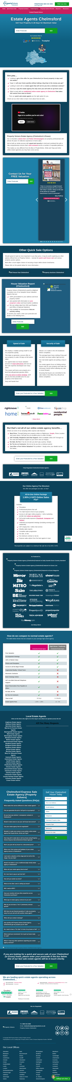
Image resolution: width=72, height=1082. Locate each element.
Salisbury (5, 1074)
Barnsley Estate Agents (13, 726)
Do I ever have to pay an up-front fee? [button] (14, 874)
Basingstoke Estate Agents (13, 732)
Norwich (21, 1070)
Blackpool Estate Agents (13, 737)
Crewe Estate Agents (13, 780)
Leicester (22, 1066)
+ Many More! (36, 419)
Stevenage (6, 1076)
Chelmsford (16, 982)
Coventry (55, 1060)
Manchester (22, 1068)
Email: (32, 1026)
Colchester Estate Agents (13, 774)
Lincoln (38, 1066)
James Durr (22, 139)
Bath (20, 1051)
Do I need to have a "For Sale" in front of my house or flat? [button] (20, 929)
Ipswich (38, 1064)
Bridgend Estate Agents (13, 745)
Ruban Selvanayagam (36, 139)
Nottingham (39, 1070)
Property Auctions (24, 8)
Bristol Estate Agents (13, 749)
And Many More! (36, 625)
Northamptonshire (8, 1070)
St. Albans (39, 1076)
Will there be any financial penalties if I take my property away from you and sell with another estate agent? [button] (20, 912)
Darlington (39, 1062)
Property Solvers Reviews (47, 8)
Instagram (47, 518)
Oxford (54, 1070)
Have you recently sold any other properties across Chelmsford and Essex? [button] (18, 894)
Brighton (5, 1055)
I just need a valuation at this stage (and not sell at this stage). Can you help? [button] (19, 857)
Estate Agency (35, 8)
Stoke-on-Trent (23, 1076)
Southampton (56, 1074)
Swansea (22, 1079)
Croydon (21, 1062)
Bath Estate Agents (13, 734)
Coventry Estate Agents (13, 778)
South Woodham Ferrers (60, 982)
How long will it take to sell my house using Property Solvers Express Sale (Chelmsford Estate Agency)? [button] (20, 839)
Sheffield (21, 1074)
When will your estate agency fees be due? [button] (16, 869)
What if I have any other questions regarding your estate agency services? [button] (20, 941)
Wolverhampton (40, 1079)
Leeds (4, 1066)
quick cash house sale (46, 258)
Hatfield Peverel (51, 982)
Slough (38, 1074)
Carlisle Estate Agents (13, 763)
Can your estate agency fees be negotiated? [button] (16, 826)
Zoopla (52, 433)
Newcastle (55, 1068)
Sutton (5, 1079)
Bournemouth (23, 1053)
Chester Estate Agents (13, 767)
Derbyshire (56, 1062)
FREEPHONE (43, 4)
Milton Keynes (40, 1068)
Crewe (5, 1062)
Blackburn (55, 1051)
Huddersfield (6, 1064)
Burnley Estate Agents (13, 751)
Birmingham (39, 1051)
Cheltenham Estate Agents (13, 765)
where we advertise (33, 516)
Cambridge (56, 1055)
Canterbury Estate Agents (13, 759)
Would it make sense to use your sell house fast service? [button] (20, 821)
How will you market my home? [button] (13, 879)
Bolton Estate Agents (13, 739)
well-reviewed (33, 145)
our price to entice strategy (18, 375)
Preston (38, 1072)
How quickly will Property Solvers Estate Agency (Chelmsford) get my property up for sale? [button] (17, 923)
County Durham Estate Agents (13, 776)
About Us (58, 8)
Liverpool (55, 1066)
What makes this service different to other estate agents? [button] (20, 805)
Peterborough (7, 1072)
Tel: (25, 1024)
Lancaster (55, 1064)
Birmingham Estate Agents (13, 736)
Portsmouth (22, 1072)
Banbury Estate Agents (13, 724)
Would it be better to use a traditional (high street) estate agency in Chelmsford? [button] (20, 863)
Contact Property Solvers (36, 12)
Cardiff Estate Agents (13, 761)
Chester (5, 1060)
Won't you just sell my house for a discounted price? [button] (19, 844)
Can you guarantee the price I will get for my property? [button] (19, 810)
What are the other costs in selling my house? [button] (17, 883)
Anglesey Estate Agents (13, 722)
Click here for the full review (51, 198)
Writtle (20, 982)
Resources (66, 8)
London (5, 1068)
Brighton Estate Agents (13, 747)
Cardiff (21, 1058)
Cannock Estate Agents (13, 757)
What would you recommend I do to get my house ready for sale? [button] (19, 935)
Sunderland (56, 1076)
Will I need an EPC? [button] (9, 888)
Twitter (21, 520)
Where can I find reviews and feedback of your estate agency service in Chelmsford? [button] (19, 850)
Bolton (54, 1053)
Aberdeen (5, 1051)
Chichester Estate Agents (13, 770)
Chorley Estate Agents (13, 772)
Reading (55, 1072)
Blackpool (5, 1053)
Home (4, 8)
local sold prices (17, 363)
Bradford (38, 1053)
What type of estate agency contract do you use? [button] (17, 899)
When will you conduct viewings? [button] (13, 918)
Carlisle (38, 1058)
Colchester (39, 1060)
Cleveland (22, 1060)
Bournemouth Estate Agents (13, 741)
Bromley (38, 1055)
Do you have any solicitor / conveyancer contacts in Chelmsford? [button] (18, 816)
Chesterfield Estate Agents (13, 769)
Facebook (40, 518)
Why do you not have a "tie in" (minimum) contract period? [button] (18, 905)
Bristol (21, 1055)
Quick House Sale (12, 8)
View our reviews (68, 541)
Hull (20, 1064)
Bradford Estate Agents (13, 743)
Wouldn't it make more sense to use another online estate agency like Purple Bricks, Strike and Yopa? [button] (20, 832)
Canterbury (6, 1058)
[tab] (22, 805)
